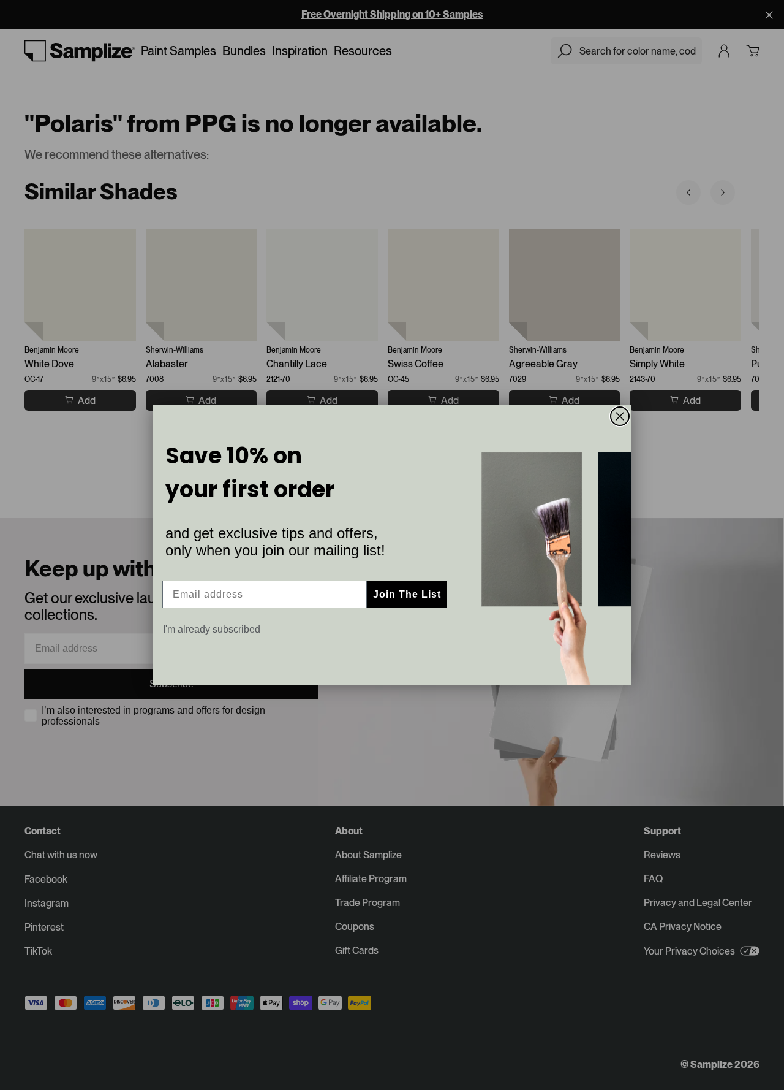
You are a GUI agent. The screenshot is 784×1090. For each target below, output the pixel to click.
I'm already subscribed (211, 629)
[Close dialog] (620, 416)
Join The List (407, 594)
